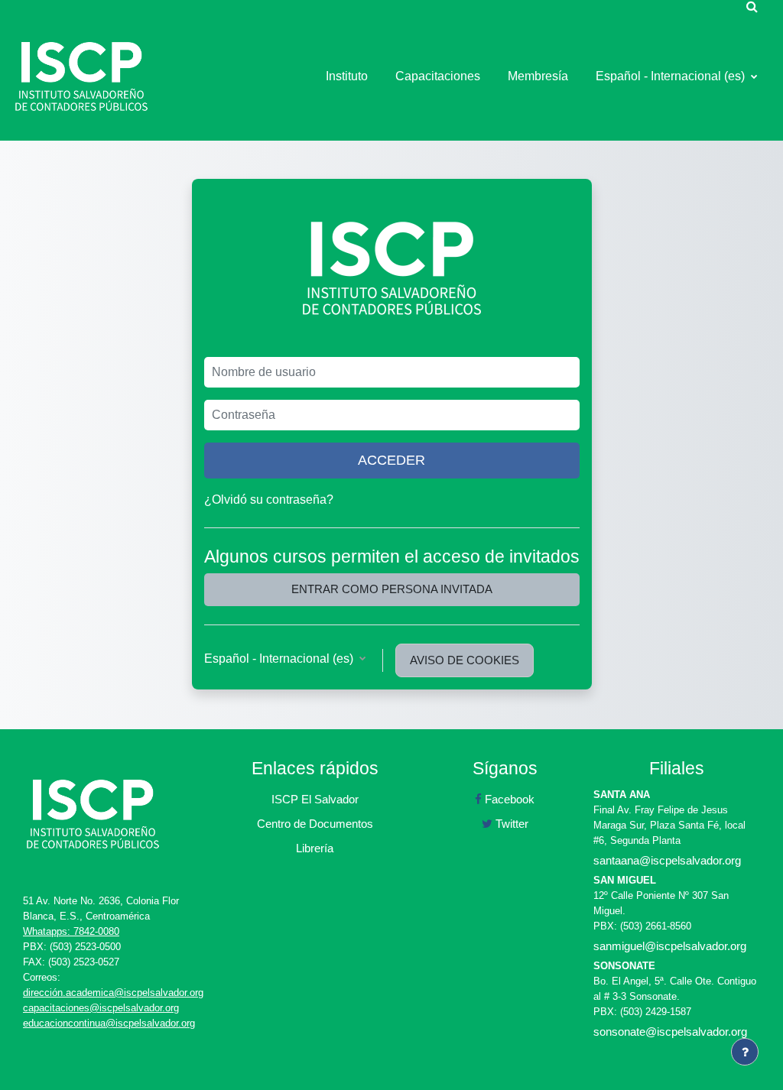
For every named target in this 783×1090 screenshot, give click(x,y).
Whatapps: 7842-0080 (71, 931)
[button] (751, 6)
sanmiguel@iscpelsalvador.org (669, 945)
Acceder (391, 460)
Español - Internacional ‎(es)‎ (672, 76)
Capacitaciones (437, 76)
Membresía (538, 76)
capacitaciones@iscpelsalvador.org (101, 1008)
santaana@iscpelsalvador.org (667, 860)
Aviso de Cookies (464, 660)
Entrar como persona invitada (391, 588)
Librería (314, 848)
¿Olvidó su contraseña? (268, 499)
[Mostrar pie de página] (745, 1052)
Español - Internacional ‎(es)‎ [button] (280, 658)
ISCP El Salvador (315, 799)
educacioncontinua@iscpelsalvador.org (109, 1023)
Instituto (347, 76)
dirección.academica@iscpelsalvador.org (113, 992)
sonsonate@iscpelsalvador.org (670, 1031)
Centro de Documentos (315, 823)
